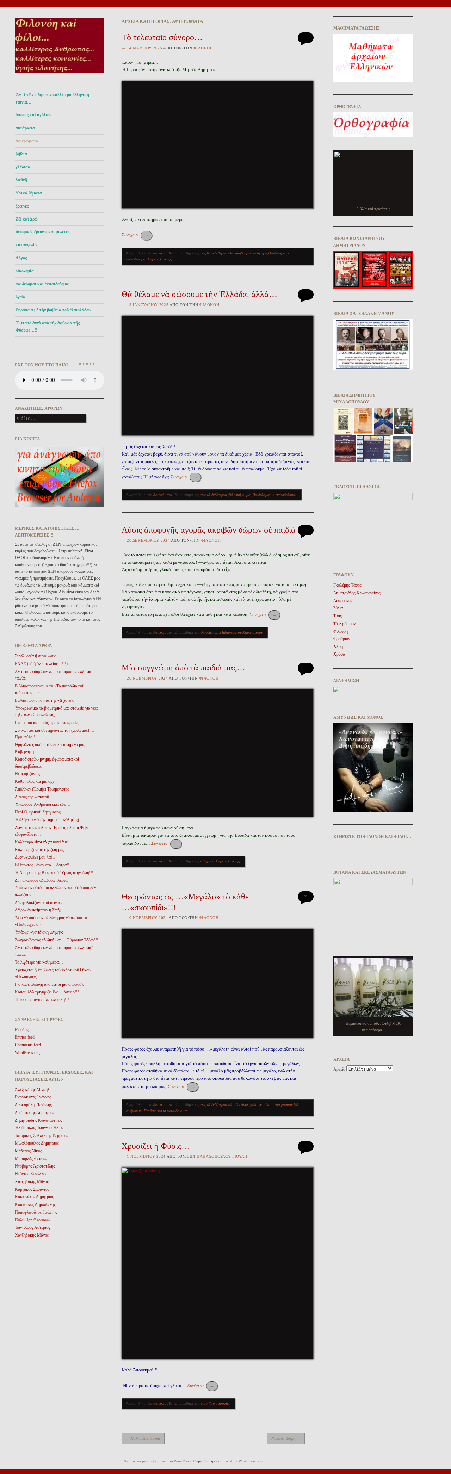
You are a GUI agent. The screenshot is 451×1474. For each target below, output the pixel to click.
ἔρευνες (22, 206)
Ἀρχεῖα (339, 1069)
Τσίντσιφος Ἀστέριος (32, 1227)
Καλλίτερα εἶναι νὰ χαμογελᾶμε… (43, 842)
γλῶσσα (23, 167)
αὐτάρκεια (25, 127)
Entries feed (25, 1037)
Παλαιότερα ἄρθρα (143, 1438)
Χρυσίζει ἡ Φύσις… (156, 1146)
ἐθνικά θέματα (29, 193)
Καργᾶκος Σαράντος (32, 1189)
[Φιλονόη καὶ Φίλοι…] (59, 75)
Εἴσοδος (22, 1029)
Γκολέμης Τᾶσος (347, 585)
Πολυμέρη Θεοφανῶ (32, 1220)
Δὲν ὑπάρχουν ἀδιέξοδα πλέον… (42, 880)
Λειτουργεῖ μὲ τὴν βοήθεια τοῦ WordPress (157, 1461)
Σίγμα (338, 608)
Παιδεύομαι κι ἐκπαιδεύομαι (274, 495)
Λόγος (21, 257)
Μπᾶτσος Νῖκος (28, 1150)
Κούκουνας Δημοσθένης (35, 1204)
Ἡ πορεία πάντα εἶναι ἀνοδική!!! (42, 999)
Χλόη (338, 646)
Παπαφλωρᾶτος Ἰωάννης (36, 1212)
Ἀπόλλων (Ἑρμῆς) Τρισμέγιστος (42, 789)
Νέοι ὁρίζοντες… (29, 773)
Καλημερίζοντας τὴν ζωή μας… (41, 849)
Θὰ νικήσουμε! (239, 253)
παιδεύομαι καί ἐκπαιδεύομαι (43, 283)
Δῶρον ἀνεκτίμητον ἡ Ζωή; (38, 910)
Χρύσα (339, 654)
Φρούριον (341, 638)
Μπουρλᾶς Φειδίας (31, 1158)
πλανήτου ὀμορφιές (215, 1403)
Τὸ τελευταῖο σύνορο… (162, 37)
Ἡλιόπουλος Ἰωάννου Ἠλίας (39, 1127)
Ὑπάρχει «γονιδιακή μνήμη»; (39, 932)
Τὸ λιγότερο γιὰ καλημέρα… (39, 962)
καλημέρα (259, 253)
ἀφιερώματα (27, 140)
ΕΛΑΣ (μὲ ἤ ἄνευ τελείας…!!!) (41, 663)
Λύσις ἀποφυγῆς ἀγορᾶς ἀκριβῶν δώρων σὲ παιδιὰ (209, 529)
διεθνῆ (21, 180)
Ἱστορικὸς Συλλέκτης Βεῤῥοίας (41, 1135)
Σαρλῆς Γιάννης (160, 259)
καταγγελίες (27, 244)
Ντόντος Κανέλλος (31, 1173)
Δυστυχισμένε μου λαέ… (36, 857)
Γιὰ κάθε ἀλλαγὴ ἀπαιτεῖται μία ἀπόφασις (49, 984)
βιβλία (21, 153)
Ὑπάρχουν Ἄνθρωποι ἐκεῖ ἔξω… (42, 804)
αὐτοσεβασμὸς (281, 1104)
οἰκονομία (25, 270)
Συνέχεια (135, 234)
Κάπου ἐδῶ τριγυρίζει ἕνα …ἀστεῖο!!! (47, 992)
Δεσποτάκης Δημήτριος (34, 1112)
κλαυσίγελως (209, 632)
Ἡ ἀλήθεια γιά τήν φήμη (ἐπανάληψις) (47, 819)
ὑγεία (20, 297)
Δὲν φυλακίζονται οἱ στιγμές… (41, 902)
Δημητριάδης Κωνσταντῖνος (38, 1120)
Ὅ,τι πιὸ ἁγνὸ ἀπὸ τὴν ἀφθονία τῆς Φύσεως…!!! (48, 327)
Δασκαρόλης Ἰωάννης (33, 1104)
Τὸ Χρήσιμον (344, 623)
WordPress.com (251, 1461)
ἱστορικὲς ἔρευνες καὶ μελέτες (42, 231)
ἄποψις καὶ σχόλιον (33, 114)
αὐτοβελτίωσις (239, 1104)
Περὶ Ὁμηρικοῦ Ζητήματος (38, 812)
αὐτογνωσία (260, 1104)
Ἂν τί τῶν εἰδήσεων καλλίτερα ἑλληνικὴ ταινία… (52, 98)
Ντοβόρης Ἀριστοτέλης (35, 1166)
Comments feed (28, 1044)
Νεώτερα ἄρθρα (285, 1438)
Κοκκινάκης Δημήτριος (34, 1196)
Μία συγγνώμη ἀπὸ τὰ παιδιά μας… (183, 667)
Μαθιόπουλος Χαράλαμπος (241, 632)
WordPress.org (27, 1052)
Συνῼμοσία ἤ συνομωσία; (36, 656)
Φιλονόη (203, 48)
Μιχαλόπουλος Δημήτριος (37, 1143)
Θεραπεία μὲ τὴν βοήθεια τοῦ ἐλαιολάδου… (55, 310)
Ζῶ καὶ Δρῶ (27, 219)
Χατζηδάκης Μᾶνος (32, 1181)
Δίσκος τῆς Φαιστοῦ (32, 796)
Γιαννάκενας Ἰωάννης (33, 1097)
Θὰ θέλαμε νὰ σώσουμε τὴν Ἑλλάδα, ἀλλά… (199, 294)
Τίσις (337, 615)
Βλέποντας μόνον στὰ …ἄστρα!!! (43, 864)
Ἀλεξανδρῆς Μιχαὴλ (32, 1089)
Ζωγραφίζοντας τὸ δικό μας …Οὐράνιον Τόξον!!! (56, 939)
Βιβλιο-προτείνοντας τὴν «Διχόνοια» (45, 700)
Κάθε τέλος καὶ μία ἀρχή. (36, 781)
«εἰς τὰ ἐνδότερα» (213, 253)
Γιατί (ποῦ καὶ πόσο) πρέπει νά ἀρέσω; (47, 722)
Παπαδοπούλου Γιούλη (222, 1156)
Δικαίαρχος (342, 600)
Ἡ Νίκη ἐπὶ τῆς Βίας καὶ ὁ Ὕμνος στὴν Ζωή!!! (54, 872)
